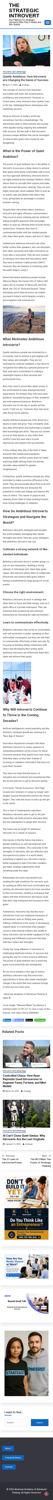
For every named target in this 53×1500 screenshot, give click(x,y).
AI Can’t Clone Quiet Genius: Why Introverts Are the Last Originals (24, 1137)
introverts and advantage (14, 72)
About (8, 1448)
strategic (26, 85)
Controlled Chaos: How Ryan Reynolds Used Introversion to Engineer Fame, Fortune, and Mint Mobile (24, 1081)
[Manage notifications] (46, 1494)
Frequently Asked (13, 1458)
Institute (9, 1467)
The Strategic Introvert (24, 10)
